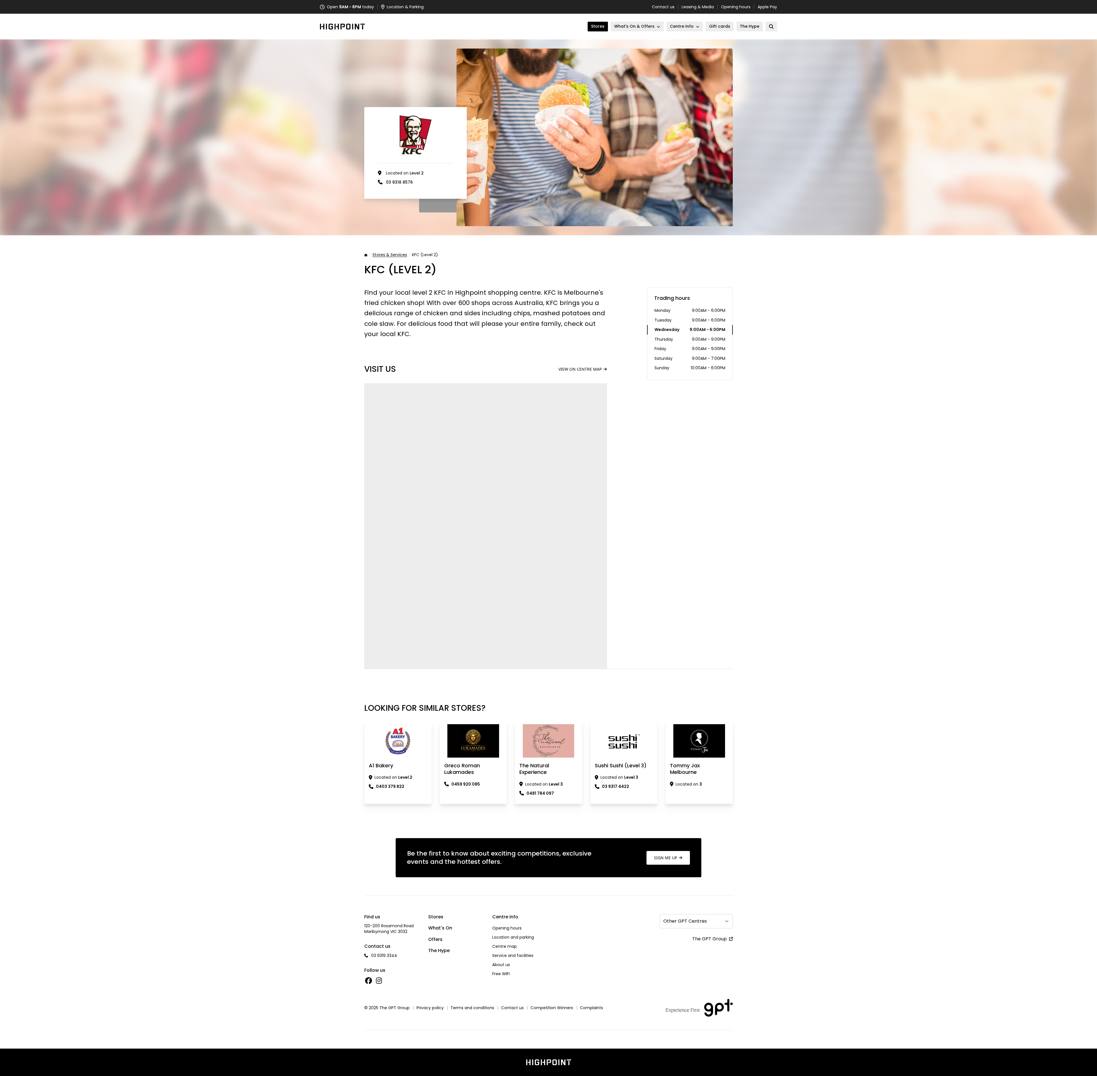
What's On (440, 928)
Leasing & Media (698, 7)
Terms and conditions (472, 1008)
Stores (435, 917)
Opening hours (735, 7)
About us (501, 964)
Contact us (663, 7)
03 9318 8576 (399, 182)
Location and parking (513, 937)
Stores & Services (390, 255)
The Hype (439, 950)
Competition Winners (552, 1008)
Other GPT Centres (685, 921)
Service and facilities (512, 955)
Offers (435, 939)
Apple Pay (767, 7)
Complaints (591, 1008)
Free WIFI (501, 974)
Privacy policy (430, 1008)
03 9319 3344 (384, 955)
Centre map (504, 946)
